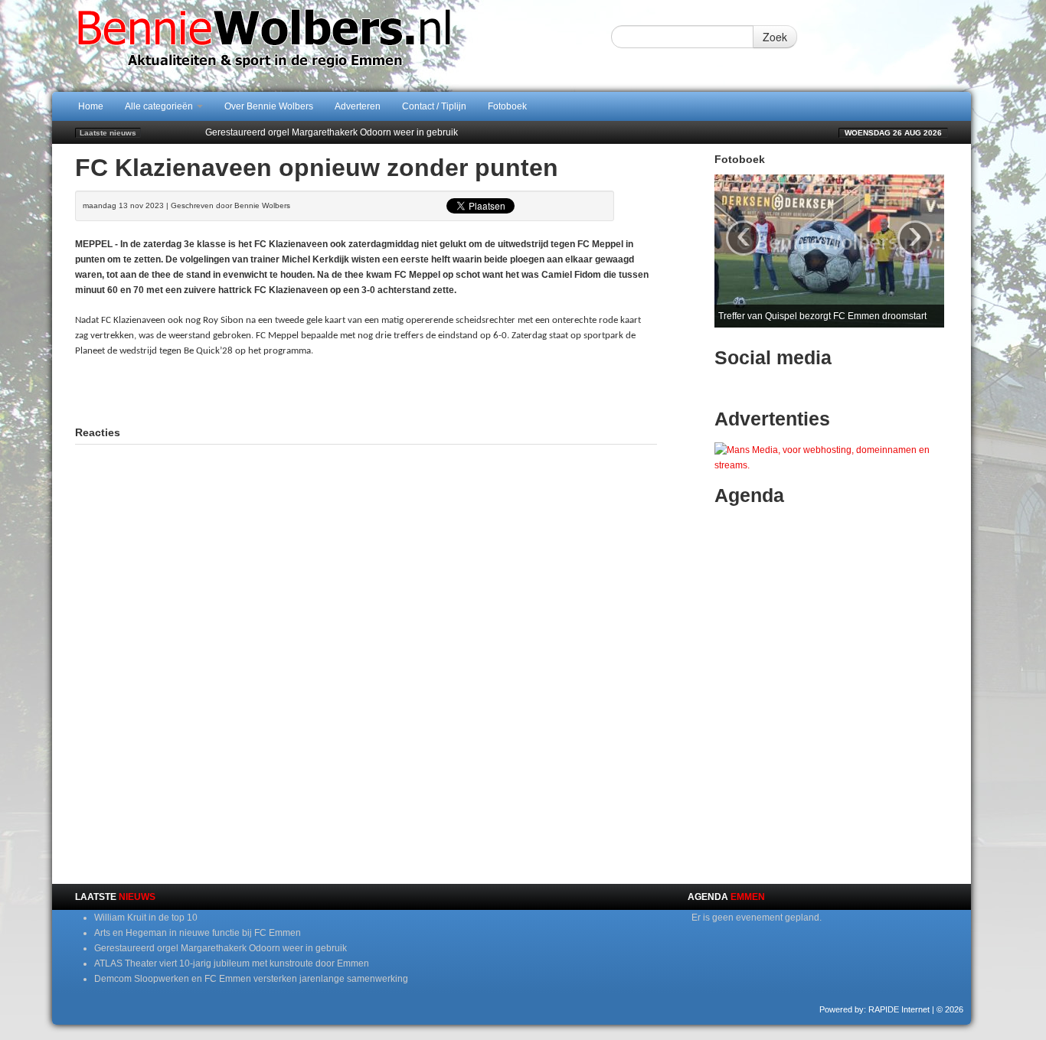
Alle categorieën (160, 106)
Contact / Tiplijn (434, 106)
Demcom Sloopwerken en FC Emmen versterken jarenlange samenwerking (251, 978)
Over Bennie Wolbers (268, 106)
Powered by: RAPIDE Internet (874, 1009)
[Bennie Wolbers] (312, 45)
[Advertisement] (366, 389)
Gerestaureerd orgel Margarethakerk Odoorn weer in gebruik (331, 132)
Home (90, 106)
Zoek (775, 36)
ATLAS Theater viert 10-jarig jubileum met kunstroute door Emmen (231, 963)
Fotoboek (507, 106)
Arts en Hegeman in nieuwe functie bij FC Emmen (197, 933)
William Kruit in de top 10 (146, 917)
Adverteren (358, 106)
